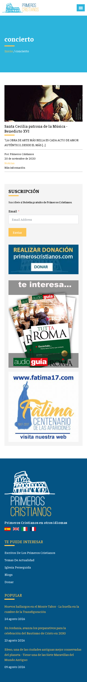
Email (12, 211)
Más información (14, 167)
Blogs (8, 574)
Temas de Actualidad (19, 560)
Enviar (17, 232)
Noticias (9, 163)
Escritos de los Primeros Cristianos (29, 552)
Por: (19, 154)
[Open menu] (81, 7)
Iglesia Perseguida (17, 567)
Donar (9, 582)
